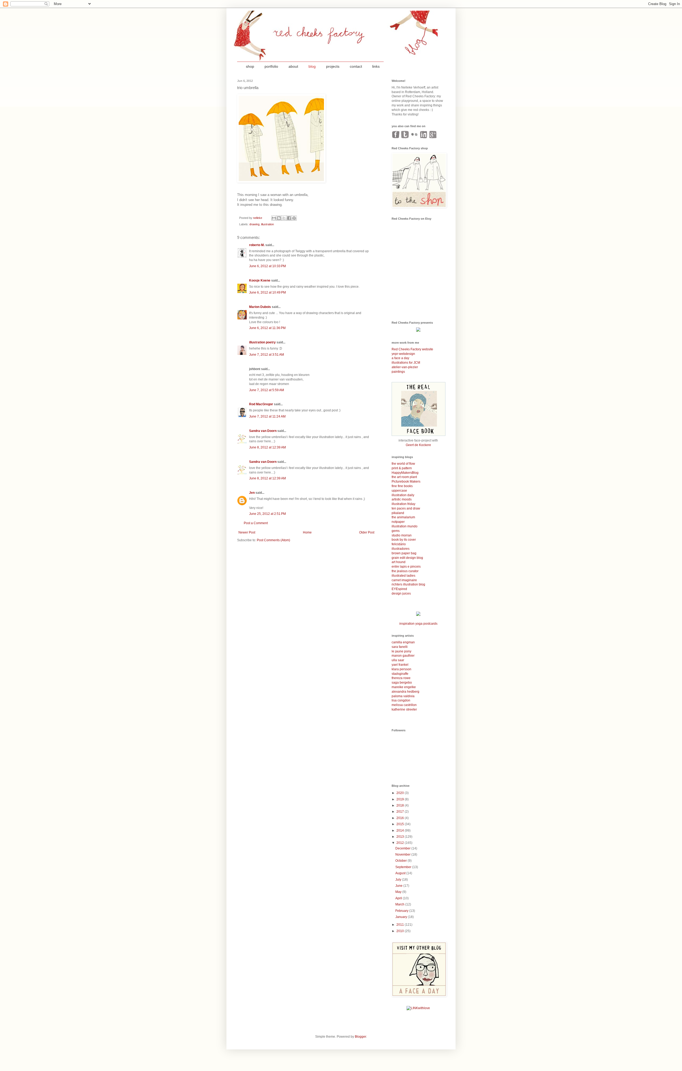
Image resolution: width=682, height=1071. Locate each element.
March (400, 904)
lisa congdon (401, 700)
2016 (400, 818)
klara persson (401, 669)
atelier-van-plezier (405, 367)
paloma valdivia (403, 696)
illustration (267, 224)
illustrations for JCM (406, 362)
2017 (400, 811)
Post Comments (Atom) (273, 540)
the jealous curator (405, 571)
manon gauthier (403, 655)
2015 (400, 824)
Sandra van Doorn (263, 431)
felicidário (399, 544)
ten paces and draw (406, 508)
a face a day (400, 358)
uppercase (399, 490)
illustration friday (403, 504)
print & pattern (402, 468)
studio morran (402, 535)
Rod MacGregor (261, 404)
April (399, 898)
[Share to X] (284, 218)
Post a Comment (256, 523)
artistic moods (402, 499)
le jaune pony (401, 651)
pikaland (398, 513)
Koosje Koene (259, 280)
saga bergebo (402, 682)
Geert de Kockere (418, 445)
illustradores (400, 549)
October (401, 861)
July (398, 879)
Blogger (360, 1036)
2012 (400, 843)
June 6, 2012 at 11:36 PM (267, 328)
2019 (400, 799)
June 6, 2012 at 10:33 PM (267, 266)
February (402, 911)
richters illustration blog (408, 584)
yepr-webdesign (403, 354)
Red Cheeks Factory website (412, 349)
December (403, 848)
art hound (398, 562)
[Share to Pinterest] (294, 218)
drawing (254, 224)
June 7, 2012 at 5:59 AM (266, 390)
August (400, 873)
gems (396, 531)
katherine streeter (404, 709)
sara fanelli (400, 647)
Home (307, 532)
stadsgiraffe (400, 674)
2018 (400, 805)
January (401, 917)
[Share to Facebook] (289, 218)
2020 (400, 793)
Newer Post (246, 532)
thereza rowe (401, 678)
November (403, 854)
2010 (400, 931)
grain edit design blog (407, 558)
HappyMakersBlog (405, 473)
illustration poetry (262, 342)
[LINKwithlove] (418, 1008)
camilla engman (403, 642)
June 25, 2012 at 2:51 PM (267, 514)
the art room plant (404, 477)
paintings (398, 372)
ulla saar (398, 660)
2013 (400, 837)
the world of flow (403, 464)
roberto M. (257, 245)
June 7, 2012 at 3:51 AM (266, 354)
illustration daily (403, 495)
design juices (401, 593)
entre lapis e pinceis (406, 566)
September (403, 867)
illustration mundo (404, 526)
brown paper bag (404, 553)
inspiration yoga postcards (418, 623)
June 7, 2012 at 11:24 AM (267, 416)
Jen (252, 493)
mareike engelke (404, 687)
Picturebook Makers (406, 481)
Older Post (366, 532)
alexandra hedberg (405, 691)
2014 (400, 830)
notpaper (398, 522)
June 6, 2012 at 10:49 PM (267, 292)
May (398, 892)
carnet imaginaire (404, 580)
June (399, 886)
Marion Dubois (260, 307)
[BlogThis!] (279, 218)
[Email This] (274, 218)
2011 (400, 924)
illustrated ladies (403, 575)
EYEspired (399, 589)
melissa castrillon (404, 705)
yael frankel (400, 665)
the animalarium (403, 517)
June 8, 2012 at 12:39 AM (267, 447)
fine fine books (402, 486)
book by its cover (404, 539)
